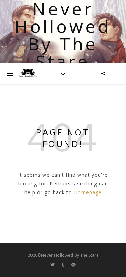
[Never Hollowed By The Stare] (28, 73)
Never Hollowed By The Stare (63, 35)
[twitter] (53, 265)
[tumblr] (63, 265)
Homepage (88, 192)
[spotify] (73, 265)
